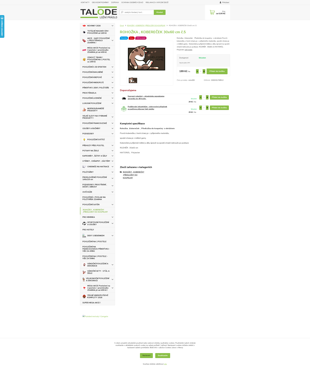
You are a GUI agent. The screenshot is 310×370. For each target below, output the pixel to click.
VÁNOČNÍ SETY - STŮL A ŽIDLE (98, 272)
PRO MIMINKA (88, 217)
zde (165, 364)
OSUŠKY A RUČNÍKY (91, 128)
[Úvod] (98, 12)
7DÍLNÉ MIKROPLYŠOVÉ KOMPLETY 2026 (97, 296)
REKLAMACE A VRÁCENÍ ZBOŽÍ (157, 2)
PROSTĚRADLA (89, 93)
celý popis (188, 50)
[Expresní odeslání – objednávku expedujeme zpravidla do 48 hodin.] (124, 98)
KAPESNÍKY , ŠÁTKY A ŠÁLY (94, 156)
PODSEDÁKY (88, 133)
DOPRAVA (115, 2)
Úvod (122, 26)
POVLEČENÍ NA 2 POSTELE (94, 241)
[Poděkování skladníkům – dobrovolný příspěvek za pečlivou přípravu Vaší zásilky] (124, 108)
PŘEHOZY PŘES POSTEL (93, 145)
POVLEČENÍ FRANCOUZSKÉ (94, 123)
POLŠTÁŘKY (87, 172)
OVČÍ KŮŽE (87, 192)
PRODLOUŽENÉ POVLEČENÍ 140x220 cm (94, 178)
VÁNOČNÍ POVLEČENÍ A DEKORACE (97, 264)
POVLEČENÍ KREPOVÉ (92, 77)
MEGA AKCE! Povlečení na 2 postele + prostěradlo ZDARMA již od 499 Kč (98, 50)
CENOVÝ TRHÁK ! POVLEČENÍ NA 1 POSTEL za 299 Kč (98, 59)
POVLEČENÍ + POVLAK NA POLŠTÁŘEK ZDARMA (94, 198)
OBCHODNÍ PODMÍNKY (100, 2)
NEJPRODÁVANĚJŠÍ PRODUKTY (95, 109)
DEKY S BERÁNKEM (95, 235)
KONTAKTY (85, 2)
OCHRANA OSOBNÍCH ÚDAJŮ (132, 2)
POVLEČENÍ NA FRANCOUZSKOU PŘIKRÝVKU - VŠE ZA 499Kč (96, 249)
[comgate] (97, 328)
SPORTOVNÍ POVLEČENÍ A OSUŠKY (98, 223)
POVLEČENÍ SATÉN (90, 204)
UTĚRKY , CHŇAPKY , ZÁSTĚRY (96, 161)
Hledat (159, 12)
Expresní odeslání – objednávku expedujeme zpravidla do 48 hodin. (146, 97)
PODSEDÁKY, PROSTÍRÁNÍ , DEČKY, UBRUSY (94, 185)
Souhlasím (163, 355)
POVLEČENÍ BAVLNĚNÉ (92, 72)
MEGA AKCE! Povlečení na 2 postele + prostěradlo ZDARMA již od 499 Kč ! (98, 288)
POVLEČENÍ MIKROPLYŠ (93, 82)
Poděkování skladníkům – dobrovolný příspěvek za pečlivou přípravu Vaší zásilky (147, 107)
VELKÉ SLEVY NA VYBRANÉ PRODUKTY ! (94, 117)
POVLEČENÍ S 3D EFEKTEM (94, 67)
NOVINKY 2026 (94, 26)
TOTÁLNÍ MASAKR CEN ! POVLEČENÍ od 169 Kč (98, 32)
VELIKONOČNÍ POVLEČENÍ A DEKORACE (97, 279)
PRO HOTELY (88, 230)
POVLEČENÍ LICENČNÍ (91, 98)
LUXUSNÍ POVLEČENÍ (91, 103)
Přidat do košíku (217, 71)
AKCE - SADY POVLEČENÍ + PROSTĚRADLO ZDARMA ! (98, 40)
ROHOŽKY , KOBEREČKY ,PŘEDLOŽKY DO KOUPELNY (95, 211)
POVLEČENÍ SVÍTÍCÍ (96, 139)
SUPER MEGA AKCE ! (91, 302)
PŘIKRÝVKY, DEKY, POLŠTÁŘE (95, 88)
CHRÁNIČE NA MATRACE (98, 166)
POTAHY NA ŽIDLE (90, 150)
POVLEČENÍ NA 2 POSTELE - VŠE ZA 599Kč (95, 257)
